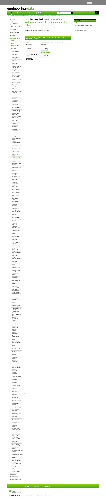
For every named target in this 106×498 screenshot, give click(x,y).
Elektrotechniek (13, 29)
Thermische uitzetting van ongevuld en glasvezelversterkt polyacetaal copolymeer (16, 403)
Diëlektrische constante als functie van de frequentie (16, 143)
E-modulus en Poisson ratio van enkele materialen (16, 232)
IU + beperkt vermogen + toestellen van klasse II (84, 25)
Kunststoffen (26, 15)
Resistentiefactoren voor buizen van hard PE (16, 348)
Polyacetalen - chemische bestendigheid (15, 322)
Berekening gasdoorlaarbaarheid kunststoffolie (16, 97)
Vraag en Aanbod (48, 495)
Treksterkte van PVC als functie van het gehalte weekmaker (16, 421)
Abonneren (47, 486)
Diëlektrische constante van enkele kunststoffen (16, 62)
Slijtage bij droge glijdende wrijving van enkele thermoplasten (16, 366)
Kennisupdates (30, 13)
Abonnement (56, 13)
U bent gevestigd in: (45, 48)
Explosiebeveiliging (14, 30)
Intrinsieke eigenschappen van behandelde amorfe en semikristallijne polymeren (16, 271)
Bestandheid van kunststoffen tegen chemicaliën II (15, 57)
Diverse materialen (15, 45)
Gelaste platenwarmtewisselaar (81, 30)
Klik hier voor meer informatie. (40, 1)
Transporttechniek (13, 474)
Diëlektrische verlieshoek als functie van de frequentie (16, 66)
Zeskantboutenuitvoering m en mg (82, 28)
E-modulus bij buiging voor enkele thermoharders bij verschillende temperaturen (16, 221)
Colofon (27, 486)
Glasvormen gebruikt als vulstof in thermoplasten (16, 248)
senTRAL (36, 491)
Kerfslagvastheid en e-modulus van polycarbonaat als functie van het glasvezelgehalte (16, 288)
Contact (46, 13)
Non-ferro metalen (14, 469)
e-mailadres (43, 44)
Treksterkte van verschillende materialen (15, 425)
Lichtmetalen (13, 466)
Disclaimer (36, 486)
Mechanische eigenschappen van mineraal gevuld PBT (16, 305)
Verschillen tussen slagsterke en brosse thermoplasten (16, 434)
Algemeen (12, 24)
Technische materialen (18, 15)
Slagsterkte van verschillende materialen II (15, 362)
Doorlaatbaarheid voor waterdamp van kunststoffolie (16, 169)
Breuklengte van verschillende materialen (15, 102)
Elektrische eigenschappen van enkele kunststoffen (16, 216)
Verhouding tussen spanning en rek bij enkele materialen (16, 430)
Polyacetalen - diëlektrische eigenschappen (15, 326)
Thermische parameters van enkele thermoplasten (16, 397)
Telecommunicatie (14, 473)
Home (8, 15)
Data (12, 13)
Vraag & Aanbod (28, 491)
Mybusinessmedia (29, 495)
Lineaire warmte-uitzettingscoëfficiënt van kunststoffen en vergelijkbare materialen (16, 299)
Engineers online (38, 495)
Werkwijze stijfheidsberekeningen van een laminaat (16, 464)
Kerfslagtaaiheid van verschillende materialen (16, 278)
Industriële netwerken (14, 32)
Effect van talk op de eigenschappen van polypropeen (16, 178)
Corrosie (12, 43)
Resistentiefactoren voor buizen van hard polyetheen (16, 353)
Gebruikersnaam (29, 44)
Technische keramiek (15, 471)
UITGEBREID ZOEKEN (79, 12)
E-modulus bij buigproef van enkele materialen (16, 228)
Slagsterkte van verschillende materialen (15, 357)
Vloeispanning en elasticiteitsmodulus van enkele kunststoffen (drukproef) (16, 440)
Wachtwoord (29, 48)
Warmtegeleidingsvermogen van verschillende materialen (18, 456)
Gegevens (20, 13)
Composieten (13, 41)
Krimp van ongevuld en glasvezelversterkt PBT (16, 294)
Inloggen (91, 12)
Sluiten (89, 2)
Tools (39, 13)
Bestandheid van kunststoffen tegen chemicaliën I (15, 53)
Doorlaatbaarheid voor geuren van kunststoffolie (16, 165)
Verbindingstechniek (14, 476)
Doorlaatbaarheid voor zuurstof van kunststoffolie (16, 173)
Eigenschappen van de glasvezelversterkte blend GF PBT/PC (16, 194)
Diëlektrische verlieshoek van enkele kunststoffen (16, 71)
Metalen (12, 468)
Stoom (11, 37)
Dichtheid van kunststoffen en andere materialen (16, 138)
